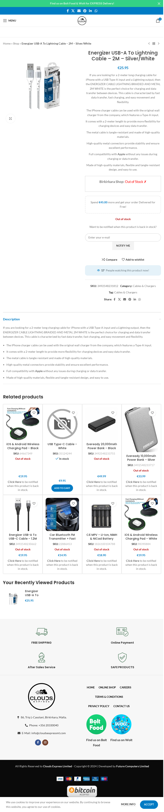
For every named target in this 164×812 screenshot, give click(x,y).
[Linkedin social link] (90, 11)
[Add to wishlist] (33, 412)
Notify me (123, 245)
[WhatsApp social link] (96, 11)
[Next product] (158, 43)
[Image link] (42, 696)
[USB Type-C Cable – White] (62, 424)
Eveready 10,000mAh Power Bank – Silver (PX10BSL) (141, 460)
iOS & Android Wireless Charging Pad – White (141, 537)
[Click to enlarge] (10, 118)
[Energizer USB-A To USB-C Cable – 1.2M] (22, 514)
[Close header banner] (159, 3)
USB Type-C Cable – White (62, 446)
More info (128, 804)
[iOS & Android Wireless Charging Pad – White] (141, 514)
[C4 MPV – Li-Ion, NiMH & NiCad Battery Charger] (101, 514)
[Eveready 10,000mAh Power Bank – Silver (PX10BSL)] (141, 429)
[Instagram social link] (45, 742)
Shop (16, 43)
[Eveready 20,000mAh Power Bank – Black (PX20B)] (101, 424)
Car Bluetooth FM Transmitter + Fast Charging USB (62, 539)
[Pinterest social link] (85, 11)
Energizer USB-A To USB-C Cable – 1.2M (23, 537)
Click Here (14, 481)
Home (7, 43)
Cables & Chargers (144, 286)
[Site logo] (82, 20)
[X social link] (73, 11)
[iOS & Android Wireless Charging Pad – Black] (22, 424)
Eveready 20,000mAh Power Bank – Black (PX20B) (102, 448)
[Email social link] (79, 11)
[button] (62, 488)
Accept (149, 804)
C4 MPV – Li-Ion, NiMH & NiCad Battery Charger (101, 539)
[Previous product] (149, 43)
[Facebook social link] (67, 11)
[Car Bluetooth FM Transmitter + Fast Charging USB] (62, 514)
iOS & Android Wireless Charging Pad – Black (22, 446)
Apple (121, 154)
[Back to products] (153, 43)
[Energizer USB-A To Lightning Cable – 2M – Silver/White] (12, 599)
